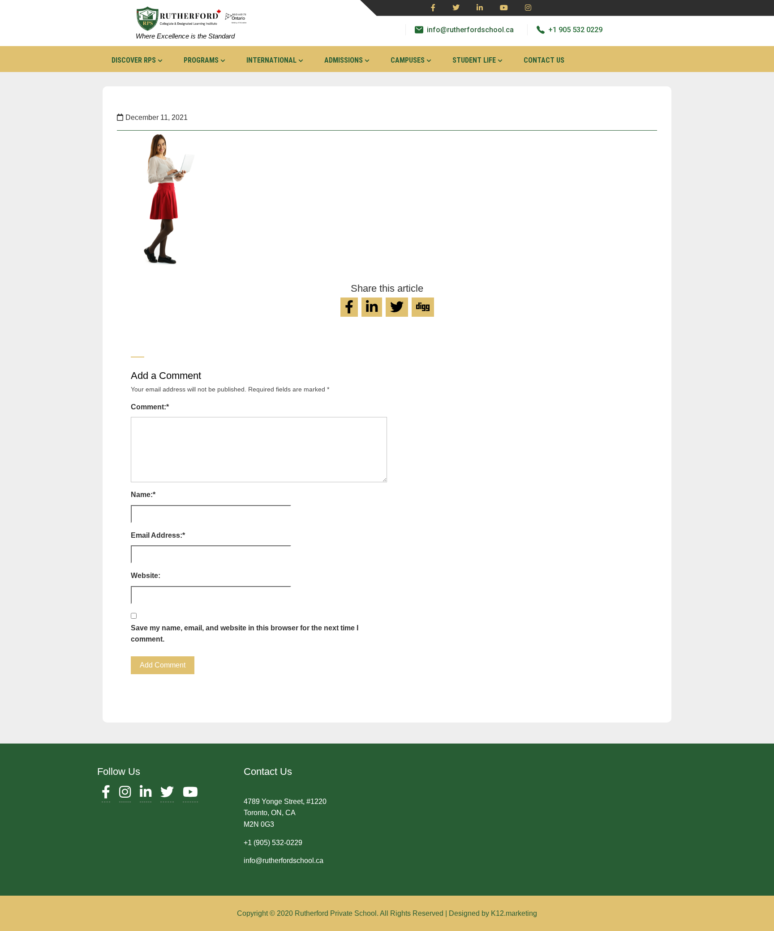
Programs (201, 60)
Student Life (474, 60)
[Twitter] (456, 8)
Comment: (150, 407)
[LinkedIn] (145, 794)
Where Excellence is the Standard (185, 36)
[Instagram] (528, 8)
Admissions (343, 60)
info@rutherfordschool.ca (470, 30)
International (271, 60)
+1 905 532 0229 (575, 30)
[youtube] (504, 8)
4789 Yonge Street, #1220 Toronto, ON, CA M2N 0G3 (285, 813)
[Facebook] (433, 8)
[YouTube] (190, 794)
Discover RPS (134, 60)
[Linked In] (479, 8)
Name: (143, 494)
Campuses (408, 60)
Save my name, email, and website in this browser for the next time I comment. (244, 633)
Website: (145, 575)
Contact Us (544, 60)
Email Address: (158, 535)
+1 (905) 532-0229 (273, 842)
